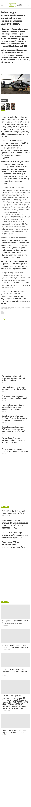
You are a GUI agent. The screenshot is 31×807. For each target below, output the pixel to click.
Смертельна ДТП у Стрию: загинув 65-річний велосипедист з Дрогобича (13, 544)
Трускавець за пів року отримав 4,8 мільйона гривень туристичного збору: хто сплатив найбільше (15, 524)
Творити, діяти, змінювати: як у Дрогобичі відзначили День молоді (15, 450)
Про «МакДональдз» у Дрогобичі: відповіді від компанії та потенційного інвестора (14, 407)
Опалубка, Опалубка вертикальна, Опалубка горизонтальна (15, 622)
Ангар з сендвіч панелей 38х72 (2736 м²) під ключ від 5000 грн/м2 (14, 671)
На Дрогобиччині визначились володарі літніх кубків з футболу (14, 388)
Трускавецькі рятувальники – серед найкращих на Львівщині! (14, 397)
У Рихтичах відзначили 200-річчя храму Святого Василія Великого (14, 513)
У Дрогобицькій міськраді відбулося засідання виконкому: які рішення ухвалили (14, 440)
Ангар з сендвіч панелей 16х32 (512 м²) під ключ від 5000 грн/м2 (15, 646)
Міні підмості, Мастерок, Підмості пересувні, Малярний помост (15, 731)
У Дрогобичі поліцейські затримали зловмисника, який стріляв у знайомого (13, 378)
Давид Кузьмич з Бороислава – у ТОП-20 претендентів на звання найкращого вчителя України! (14, 429)
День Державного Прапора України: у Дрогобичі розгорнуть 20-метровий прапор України (14, 418)
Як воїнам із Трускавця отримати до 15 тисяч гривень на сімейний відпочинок (15, 535)
